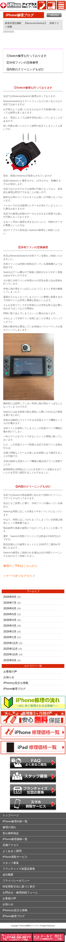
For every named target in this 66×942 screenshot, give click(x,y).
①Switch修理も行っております (26, 55)
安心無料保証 (11, 833)
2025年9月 (9, 660)
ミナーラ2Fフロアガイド (19, 575)
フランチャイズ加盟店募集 (19, 868)
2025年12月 (10, 643)
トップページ (11, 815)
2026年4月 (9, 620)
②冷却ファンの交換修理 (22, 62)
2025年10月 (10, 654)
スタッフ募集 (11, 862)
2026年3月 (9, 625)
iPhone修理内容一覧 (15, 821)
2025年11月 (10, 648)
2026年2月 (9, 631)
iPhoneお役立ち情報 (15, 682)
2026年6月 (9, 608)
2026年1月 (9, 637)
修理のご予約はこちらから (20, 565)
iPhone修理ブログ (14, 688)
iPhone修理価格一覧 (15, 839)
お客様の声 (10, 671)
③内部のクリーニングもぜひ (25, 69)
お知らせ (8, 677)
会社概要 (8, 874)
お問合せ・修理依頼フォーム (20, 892)
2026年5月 (9, 614)
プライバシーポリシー (16, 880)
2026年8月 (9, 596)
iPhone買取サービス (15, 856)
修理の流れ (9, 827)
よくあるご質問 (12, 851)
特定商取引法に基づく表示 (19, 886)
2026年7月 (9, 602)
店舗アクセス (11, 845)
